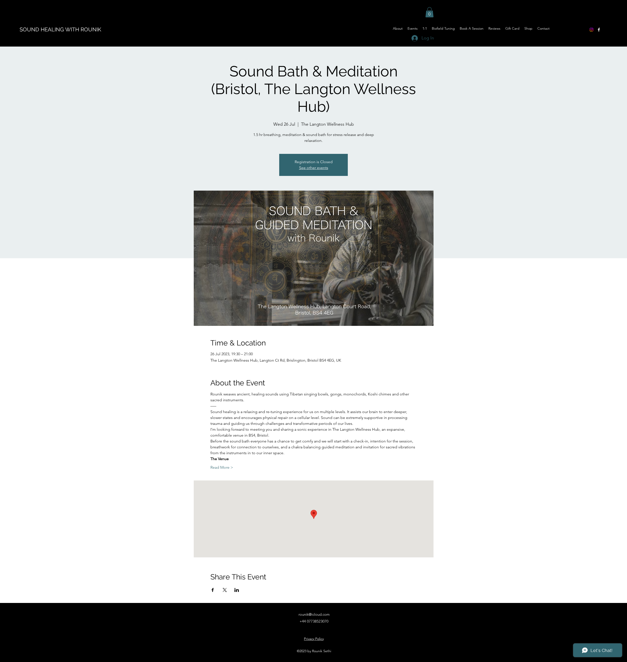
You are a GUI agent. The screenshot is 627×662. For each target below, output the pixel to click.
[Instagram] (591, 29)
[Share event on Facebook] (212, 590)
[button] (429, 12)
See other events (313, 167)
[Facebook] (598, 29)
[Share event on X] (224, 590)
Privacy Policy (314, 639)
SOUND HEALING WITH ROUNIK (60, 29)
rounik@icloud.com (314, 614)
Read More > (221, 467)
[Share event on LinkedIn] (236, 590)
